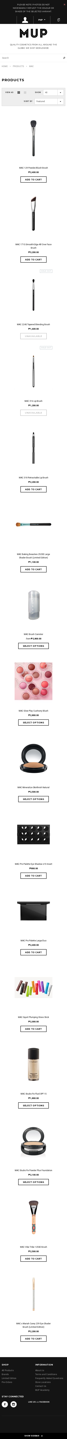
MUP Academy (42, 1390)
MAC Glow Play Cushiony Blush (33, 711)
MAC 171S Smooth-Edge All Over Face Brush (33, 246)
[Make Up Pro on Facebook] (5, 1404)
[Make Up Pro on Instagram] (13, 1404)
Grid (19, 92)
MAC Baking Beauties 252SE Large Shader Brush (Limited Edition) (33, 556)
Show (38, 92)
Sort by (28, 101)
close (64, 4)
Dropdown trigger (25, 20)
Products (18, 66)
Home (5, 66)
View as (9, 92)
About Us (39, 1370)
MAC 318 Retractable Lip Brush (33, 477)
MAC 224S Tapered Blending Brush (33, 324)
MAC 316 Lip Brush (33, 401)
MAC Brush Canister (33, 634)
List (25, 92)
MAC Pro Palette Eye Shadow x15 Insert (33, 864)
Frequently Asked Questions (49, 1378)
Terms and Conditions (46, 1374)
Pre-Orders (7, 1382)
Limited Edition (9, 1378)
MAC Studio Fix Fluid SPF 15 (34, 1094)
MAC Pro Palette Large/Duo (33, 940)
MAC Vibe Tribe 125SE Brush (33, 1247)
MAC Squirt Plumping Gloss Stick (33, 1017)
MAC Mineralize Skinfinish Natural (33, 787)
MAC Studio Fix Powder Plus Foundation (33, 1170)
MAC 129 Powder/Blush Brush (33, 168)
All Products (8, 1370)
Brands (5, 1374)
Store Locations (43, 1382)
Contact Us (40, 1386)
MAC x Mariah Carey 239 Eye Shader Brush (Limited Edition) (33, 1325)
